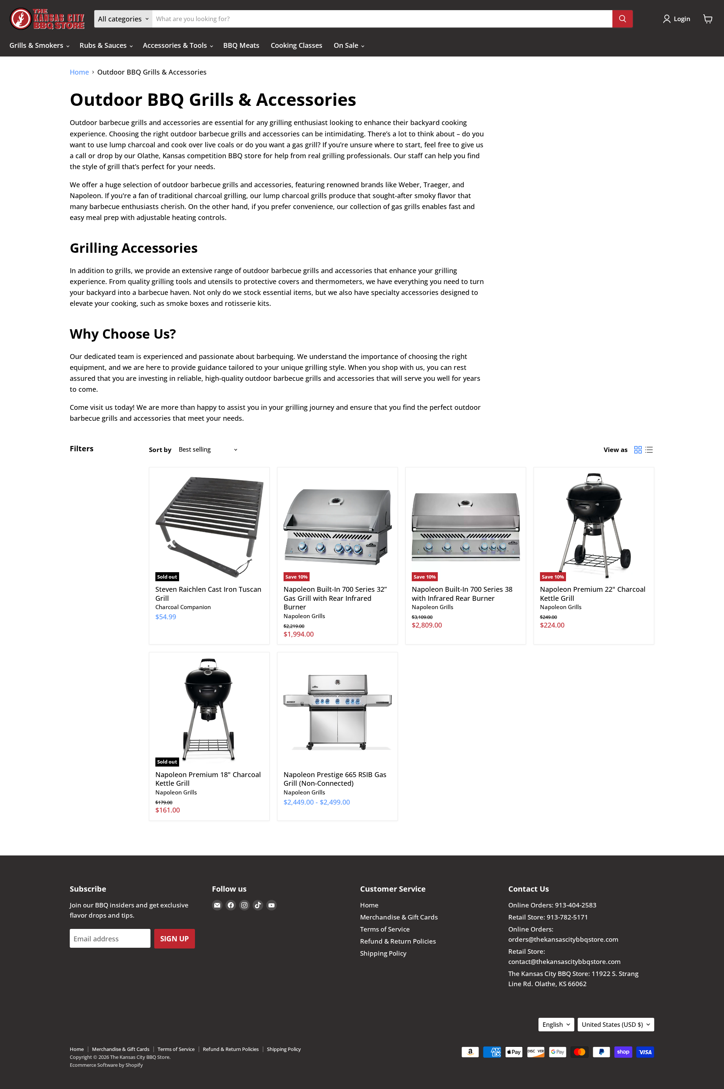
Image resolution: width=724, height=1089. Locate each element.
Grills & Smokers (37, 45)
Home (79, 72)
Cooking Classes (296, 45)
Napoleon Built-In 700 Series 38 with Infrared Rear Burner (462, 594)
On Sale (347, 45)
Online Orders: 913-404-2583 (552, 905)
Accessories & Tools (176, 45)
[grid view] (637, 449)
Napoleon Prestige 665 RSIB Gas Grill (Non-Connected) (335, 779)
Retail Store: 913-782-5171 (548, 917)
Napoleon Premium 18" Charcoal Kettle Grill (208, 779)
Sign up (174, 938)
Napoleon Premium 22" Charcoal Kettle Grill (593, 594)
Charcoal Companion (183, 607)
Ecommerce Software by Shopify (106, 1065)
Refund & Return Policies (398, 941)
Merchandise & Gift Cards (399, 917)
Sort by (160, 449)
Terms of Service (385, 929)
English (553, 1024)
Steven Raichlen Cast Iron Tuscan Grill (208, 594)
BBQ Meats (241, 45)
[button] (678, 18)
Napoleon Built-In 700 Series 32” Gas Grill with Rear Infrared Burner (335, 598)
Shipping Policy (383, 953)
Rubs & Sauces (104, 45)
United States (612, 1024)
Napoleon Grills (304, 616)
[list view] (648, 449)
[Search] (622, 18)
